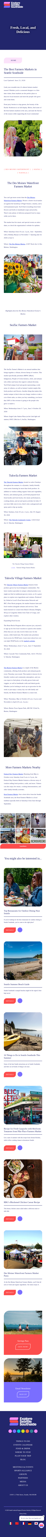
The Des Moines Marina (17, 244)
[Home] (13, 5)
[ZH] (17, 1523)
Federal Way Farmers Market (13, 774)
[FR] (24, 1523)
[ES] (11, 1523)
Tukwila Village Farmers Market (17, 585)
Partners (23, 1478)
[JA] (36, 1523)
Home (13, 60)
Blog (23, 1459)
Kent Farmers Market (11, 794)
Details (10, 930)
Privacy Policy (23, 1513)
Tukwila (23, 173)
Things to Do (23, 1441)
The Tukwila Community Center (20, 520)
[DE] (30, 1523)
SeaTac (37, 169)
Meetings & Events (23, 1467)
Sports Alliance (23, 1470)
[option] (11, 1523)
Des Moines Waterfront (17, 169)
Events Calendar (22, 1445)
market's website (29, 641)
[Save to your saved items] (20, 929)
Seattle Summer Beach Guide (16, 984)
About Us (23, 1485)
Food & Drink (23, 1448)
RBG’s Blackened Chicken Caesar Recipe (22, 1202)
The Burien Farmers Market (13, 668)
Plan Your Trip (23, 1456)
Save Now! (23, 1347)
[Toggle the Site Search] (35, 4)
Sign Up (23, 1394)
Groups (23, 1474)
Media (23, 1481)
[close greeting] (44, 1516)
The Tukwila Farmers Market (13, 482)
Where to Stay (23, 1452)
